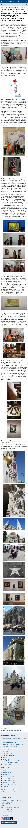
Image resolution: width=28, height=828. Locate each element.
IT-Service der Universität (9, 776)
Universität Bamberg (14, 1)
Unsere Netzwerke (8, 810)
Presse (4, 771)
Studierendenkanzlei (8, 780)
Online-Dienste (7, 754)
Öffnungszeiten (7, 772)
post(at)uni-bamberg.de (11, 807)
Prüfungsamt (6, 774)
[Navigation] (2, 2)
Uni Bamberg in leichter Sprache (10, 792)
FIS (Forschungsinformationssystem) (13, 744)
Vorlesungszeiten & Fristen (10, 784)
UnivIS (4, 757)
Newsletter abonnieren (8, 822)
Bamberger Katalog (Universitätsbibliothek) (14, 738)
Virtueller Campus (7, 764)
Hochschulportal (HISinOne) (10, 742)
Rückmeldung (6, 778)
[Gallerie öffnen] (14, 87)
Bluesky (8, 818)
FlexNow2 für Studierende (10, 746)
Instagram (2, 818)
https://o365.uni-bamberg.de (10, 762)
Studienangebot (7, 786)
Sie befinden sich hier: (6, 4)
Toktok (11, 818)
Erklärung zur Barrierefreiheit (9, 789)
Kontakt (3, 730)
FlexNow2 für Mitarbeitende (10, 748)
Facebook (5, 818)
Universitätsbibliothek (9, 782)
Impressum (10, 730)
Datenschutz (17, 730)
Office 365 (5, 752)
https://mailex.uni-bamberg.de (11, 761)
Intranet (5, 750)
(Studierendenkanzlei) (9, 755)
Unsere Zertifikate (7, 812)
